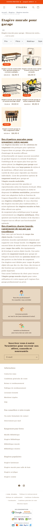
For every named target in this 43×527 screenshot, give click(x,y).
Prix (7, 41)
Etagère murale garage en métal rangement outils (31, 100)
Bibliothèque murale (12, 444)
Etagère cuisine (10, 477)
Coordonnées (12, 500)
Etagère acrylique (11, 472)
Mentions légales (22, 503)
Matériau (30, 41)
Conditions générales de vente (15, 379)
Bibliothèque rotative (12, 449)
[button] (4, 7)
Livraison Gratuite (11, 393)
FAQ (5, 402)
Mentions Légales (11, 397)
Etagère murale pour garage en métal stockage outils (11, 100)
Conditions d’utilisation (32, 497)
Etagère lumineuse (11, 462)
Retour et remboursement (14, 383)
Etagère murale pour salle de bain (17, 467)
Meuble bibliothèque (12, 435)
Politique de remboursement (15, 388)
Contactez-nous (10, 374)
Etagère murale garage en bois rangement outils (11, 129)
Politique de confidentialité (14, 497)
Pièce (19, 41)
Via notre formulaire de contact (16, 416)
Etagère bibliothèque (12, 439)
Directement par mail (12, 421)
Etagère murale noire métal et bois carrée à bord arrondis (31, 70)
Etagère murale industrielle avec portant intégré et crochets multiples (11, 70)
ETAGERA (14, 494)
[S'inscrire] (36, 357)
